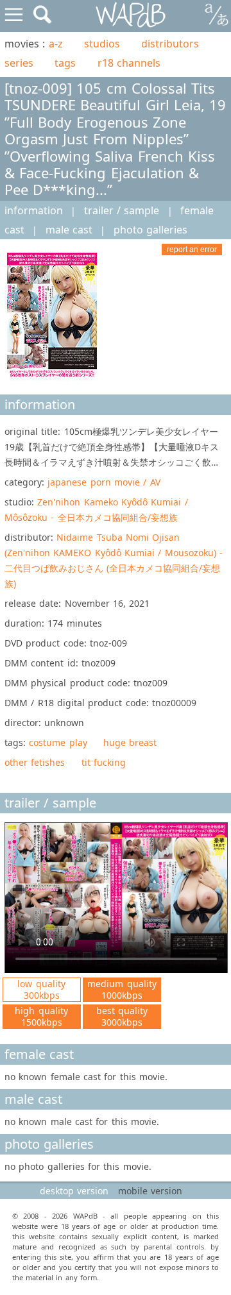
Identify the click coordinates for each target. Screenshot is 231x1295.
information (33, 210)
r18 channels (129, 63)
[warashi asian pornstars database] (131, 15)
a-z (56, 44)
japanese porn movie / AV (103, 482)
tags (65, 63)
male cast (69, 230)
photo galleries (150, 230)
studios (102, 44)
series (18, 63)
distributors (170, 44)
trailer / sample (122, 210)
